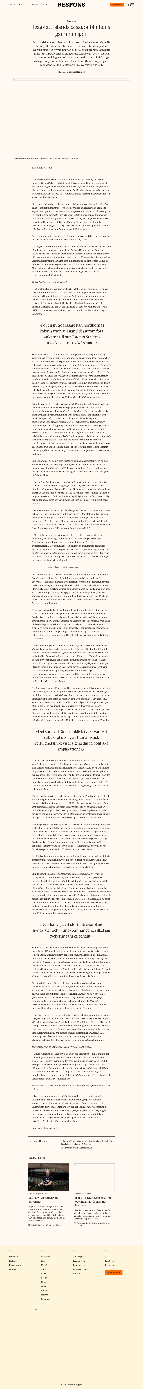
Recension (31, 1194)
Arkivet (76, 1273)
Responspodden (80, 1269)
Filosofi (44, 4)
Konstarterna (33, 4)
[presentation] (48, 1177)
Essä (43, 1260)
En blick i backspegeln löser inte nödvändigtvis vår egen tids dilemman (92, 1201)
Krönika (44, 1290)
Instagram (110, 1264)
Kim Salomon (86, 1193)
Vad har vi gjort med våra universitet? (43, 1199)
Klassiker (45, 1264)
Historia (22, 4)
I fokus (44, 1286)
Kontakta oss (79, 1264)
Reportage (71, 21)
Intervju (44, 1294)
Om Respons (78, 1256)
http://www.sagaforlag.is (70, 567)
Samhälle (12, 4)
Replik (44, 1277)
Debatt (44, 1273)
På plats (44, 1281)
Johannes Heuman (75, 71)
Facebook (109, 1260)
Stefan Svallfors (41, 1193)
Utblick (44, 1269)
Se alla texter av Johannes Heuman (76, 1147)
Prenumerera (117, 4)
